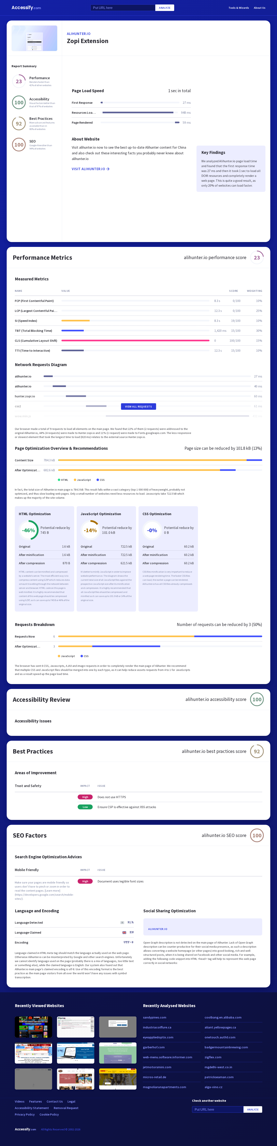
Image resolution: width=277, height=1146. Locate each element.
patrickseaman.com (219, 1077)
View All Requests (138, 406)
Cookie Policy (49, 1114)
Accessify (26, 7)
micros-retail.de (154, 1077)
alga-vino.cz (213, 1087)
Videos (19, 1101)
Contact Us (55, 1101)
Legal (71, 1101)
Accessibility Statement (32, 1108)
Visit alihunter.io (88, 168)
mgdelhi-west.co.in (218, 1067)
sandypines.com (154, 1017)
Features (35, 1101)
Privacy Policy (25, 1114)
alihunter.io (78, 33)
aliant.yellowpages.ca (220, 1027)
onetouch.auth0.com (220, 1037)
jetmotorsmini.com (157, 1067)
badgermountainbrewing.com (226, 1047)
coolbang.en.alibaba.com (223, 1017)
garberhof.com (154, 1047)
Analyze (165, 8)
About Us (259, 8)
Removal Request (66, 1108)
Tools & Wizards (239, 8)
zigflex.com (213, 1057)
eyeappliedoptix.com (158, 1037)
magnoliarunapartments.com (164, 1087)
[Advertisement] (166, 70)
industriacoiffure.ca (157, 1027)
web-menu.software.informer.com (167, 1057)
